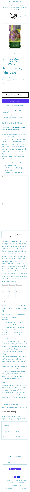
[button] (4, 16)
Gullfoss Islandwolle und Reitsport (17, 480)
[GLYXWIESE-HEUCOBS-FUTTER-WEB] (15, 177)
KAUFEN (19, 234)
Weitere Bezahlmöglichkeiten (15, 105)
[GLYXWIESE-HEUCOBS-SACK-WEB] (15, 204)
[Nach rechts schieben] (19, 53)
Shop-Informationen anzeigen (13, 117)
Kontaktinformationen (12, 488)
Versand (9, 80)
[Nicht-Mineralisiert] (5, 292)
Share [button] (5, 444)
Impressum (23, 488)
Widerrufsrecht (21, 482)
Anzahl (3, 83)
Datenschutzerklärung (11, 485)
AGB (20, 485)
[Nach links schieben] (11, 53)
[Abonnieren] (24, 462)
